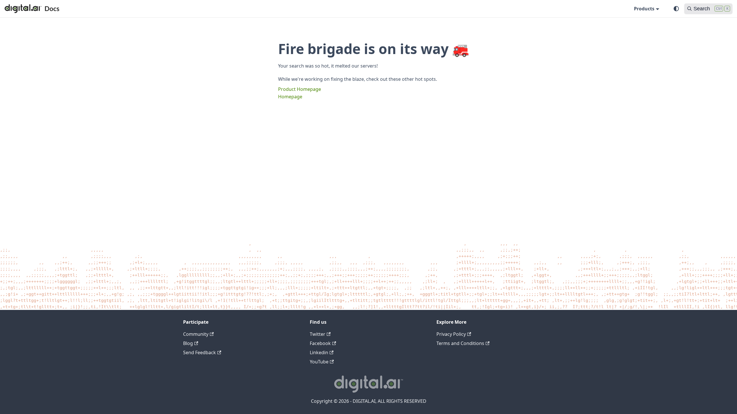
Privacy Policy (451, 334)
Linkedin (319, 352)
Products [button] (644, 8)
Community (195, 334)
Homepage (290, 96)
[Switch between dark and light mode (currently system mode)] (676, 8)
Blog (188, 343)
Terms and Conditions (460, 343)
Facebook (320, 343)
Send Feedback (199, 352)
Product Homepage (299, 89)
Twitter (317, 334)
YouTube (319, 362)
